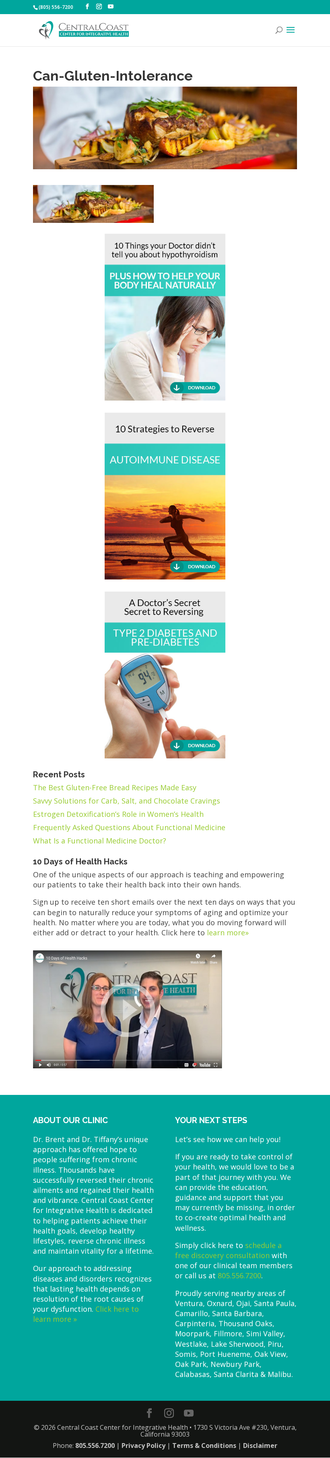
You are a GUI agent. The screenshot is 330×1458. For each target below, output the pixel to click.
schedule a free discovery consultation (228, 1250)
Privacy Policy (143, 1445)
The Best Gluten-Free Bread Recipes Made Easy (114, 787)
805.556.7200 (239, 1275)
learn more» (228, 932)
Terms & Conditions (204, 1445)
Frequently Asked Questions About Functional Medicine (129, 827)
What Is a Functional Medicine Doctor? (99, 840)
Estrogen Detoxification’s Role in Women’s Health (118, 814)
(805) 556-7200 (56, 7)
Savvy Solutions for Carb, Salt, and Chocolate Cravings (126, 801)
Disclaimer (260, 1445)
